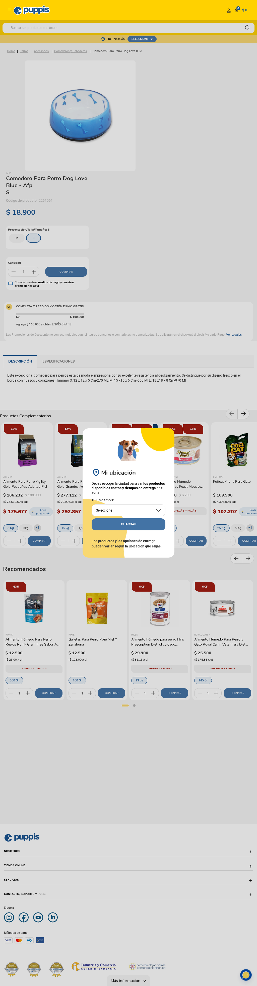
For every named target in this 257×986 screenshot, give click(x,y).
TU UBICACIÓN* (103, 500)
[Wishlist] (229, 10)
